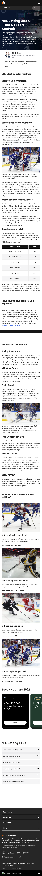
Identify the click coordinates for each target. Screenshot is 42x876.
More (35, 8)
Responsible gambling (19, 863)
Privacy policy (30, 863)
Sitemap (10, 865)
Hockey (4, 8)
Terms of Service (6, 863)
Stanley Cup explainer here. (11, 325)
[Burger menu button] (39, 3)
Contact (4, 865)
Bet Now (15, 722)
